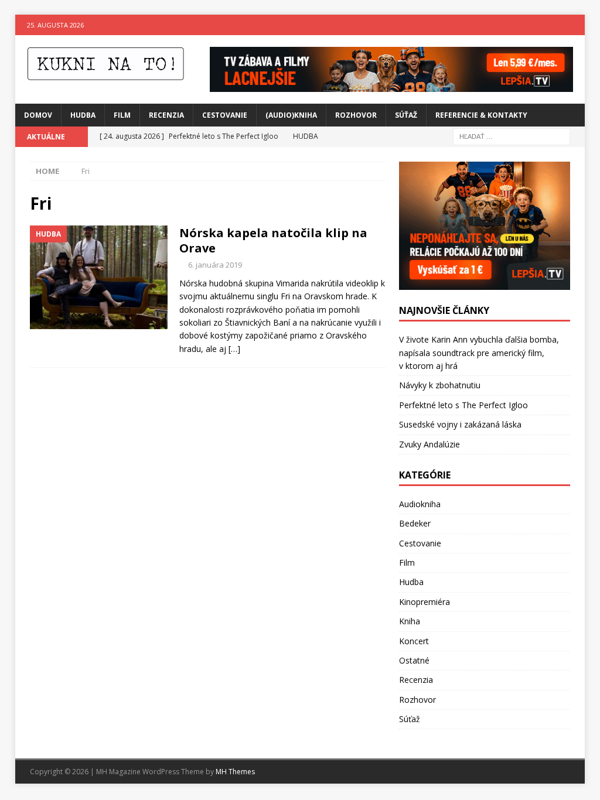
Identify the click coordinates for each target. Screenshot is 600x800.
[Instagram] (574, 25)
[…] (234, 348)
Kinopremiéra (424, 601)
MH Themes (235, 772)
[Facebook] (551, 25)
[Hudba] (99, 277)
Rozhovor (356, 115)
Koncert (414, 641)
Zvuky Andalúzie (429, 444)
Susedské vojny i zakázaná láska (460, 424)
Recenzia (166, 115)
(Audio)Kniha (291, 115)
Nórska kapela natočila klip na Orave (273, 240)
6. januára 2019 (215, 264)
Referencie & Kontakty (481, 115)
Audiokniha (420, 504)
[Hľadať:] (511, 135)
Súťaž (406, 115)
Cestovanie (224, 115)
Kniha (409, 621)
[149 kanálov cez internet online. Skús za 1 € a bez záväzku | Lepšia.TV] (391, 84)
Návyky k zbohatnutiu (439, 385)
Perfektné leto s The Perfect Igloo (463, 405)
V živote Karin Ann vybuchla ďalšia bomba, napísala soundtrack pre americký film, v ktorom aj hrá (479, 352)
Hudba (83, 115)
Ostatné (414, 660)
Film (122, 115)
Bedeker (415, 523)
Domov (38, 115)
